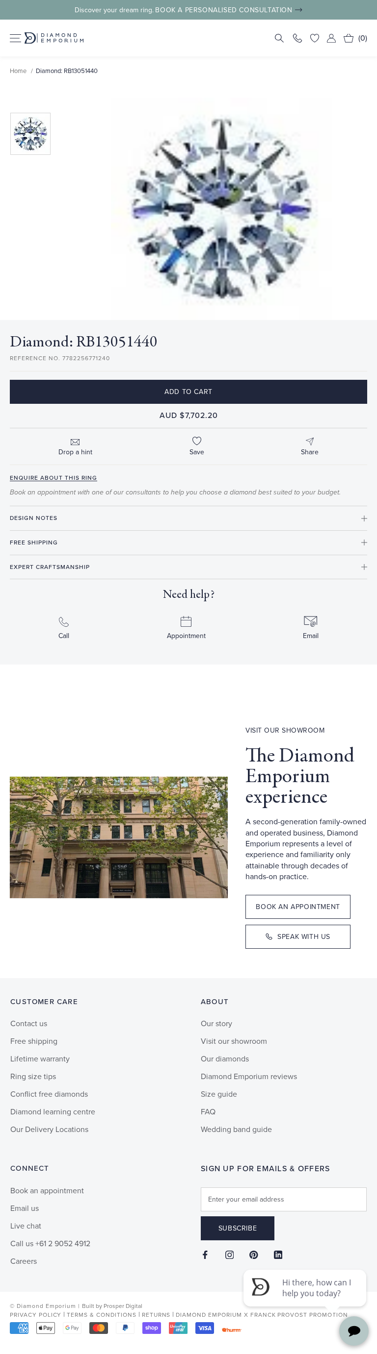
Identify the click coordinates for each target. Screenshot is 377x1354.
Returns (156, 1315)
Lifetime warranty (40, 1058)
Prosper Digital (123, 1306)
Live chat (25, 1225)
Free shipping (33, 1041)
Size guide (219, 1094)
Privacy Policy (35, 1315)
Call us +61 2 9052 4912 (50, 1243)
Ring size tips (33, 1076)
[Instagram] (229, 1254)
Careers (23, 1261)
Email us (24, 1208)
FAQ (208, 1111)
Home (18, 70)
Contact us (28, 1023)
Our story (216, 1023)
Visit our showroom (234, 1041)
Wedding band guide (236, 1129)
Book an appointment (47, 1190)
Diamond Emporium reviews (249, 1076)
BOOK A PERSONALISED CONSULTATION (223, 10)
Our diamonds (225, 1058)
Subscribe (237, 1228)
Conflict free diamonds (49, 1094)
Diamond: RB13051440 (67, 70)
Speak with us (303, 937)
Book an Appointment (298, 907)
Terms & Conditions (101, 1315)
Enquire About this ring (53, 478)
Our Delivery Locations (49, 1129)
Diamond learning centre (52, 1111)
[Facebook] (205, 1254)
